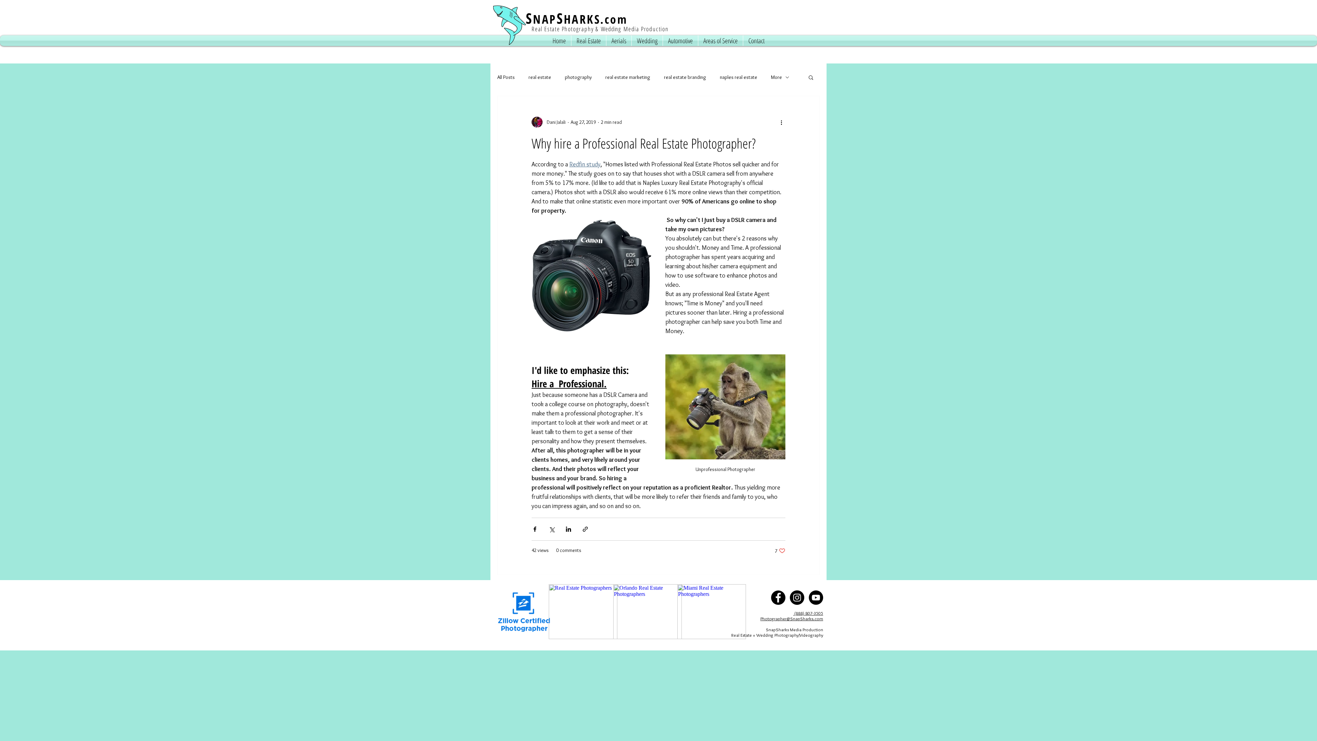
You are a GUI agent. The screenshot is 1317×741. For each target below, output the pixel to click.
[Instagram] (797, 597)
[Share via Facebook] (535, 529)
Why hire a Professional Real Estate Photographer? (644, 143)
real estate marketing (627, 77)
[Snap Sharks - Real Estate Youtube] (816, 597)
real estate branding (685, 77)
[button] (811, 78)
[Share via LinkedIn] (568, 529)
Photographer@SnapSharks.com (791, 618)
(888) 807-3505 (808, 613)
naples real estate (738, 77)
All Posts (506, 77)
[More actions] (781, 122)
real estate (540, 77)
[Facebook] (778, 597)
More (776, 77)
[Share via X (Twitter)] (551, 529)
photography (578, 77)
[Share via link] (585, 529)
